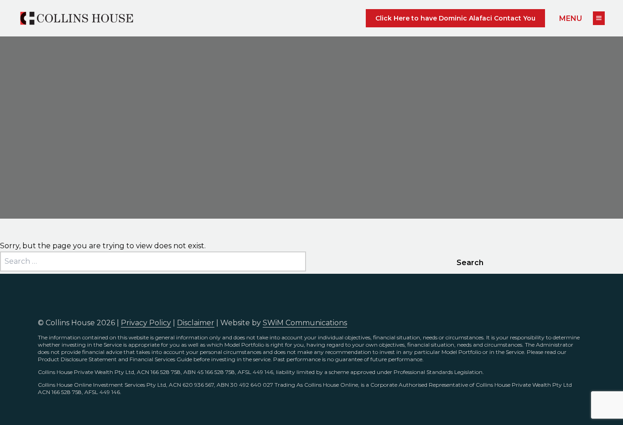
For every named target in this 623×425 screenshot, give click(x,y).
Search (470, 262)
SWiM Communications (305, 322)
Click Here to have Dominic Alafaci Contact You (455, 18)
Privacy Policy (146, 322)
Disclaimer (195, 322)
